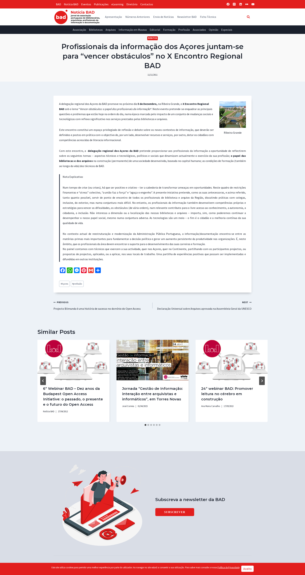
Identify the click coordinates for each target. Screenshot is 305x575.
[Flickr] (247, 4)
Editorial (155, 29)
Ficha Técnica (208, 17)
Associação (79, 29)
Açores (64, 283)
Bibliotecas (96, 29)
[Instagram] (234, 4)
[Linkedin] (240, 4)
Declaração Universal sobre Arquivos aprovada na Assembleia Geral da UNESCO (204, 305)
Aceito (247, 569)
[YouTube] (253, 4)
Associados (199, 29)
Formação (169, 29)
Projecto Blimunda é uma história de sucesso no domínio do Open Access (97, 305)
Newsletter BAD (187, 17)
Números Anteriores (137, 17)
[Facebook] (228, 4)
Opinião (213, 29)
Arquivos (111, 29)
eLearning (117, 4)
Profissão (184, 29)
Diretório (131, 4)
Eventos (86, 4)
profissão (77, 283)
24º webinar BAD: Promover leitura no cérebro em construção (227, 393)
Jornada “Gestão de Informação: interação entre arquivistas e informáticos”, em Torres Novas (152, 393)
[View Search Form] (248, 17)
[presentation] (73, 360)
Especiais (226, 29)
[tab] (145, 425)
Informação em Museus (133, 29)
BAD (58, 4)
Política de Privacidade (228, 567)
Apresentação (113, 17)
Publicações (101, 4)
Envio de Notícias (163, 17)
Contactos (146, 4)
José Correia (128, 406)
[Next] (262, 381)
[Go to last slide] (43, 381)
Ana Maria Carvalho (210, 406)
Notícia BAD (71, 4)
